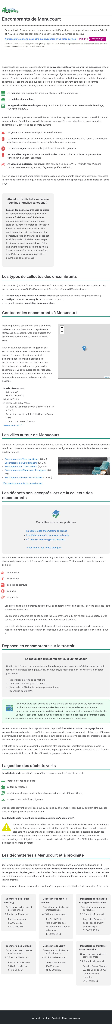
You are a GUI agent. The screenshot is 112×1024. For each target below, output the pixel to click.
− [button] (62, 331)
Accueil (36, 1018)
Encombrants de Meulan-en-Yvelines (24, 477)
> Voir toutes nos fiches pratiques (43, 547)
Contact (56, 1018)
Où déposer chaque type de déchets (45, 539)
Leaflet (107, 377)
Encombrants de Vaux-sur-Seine (21, 459)
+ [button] (62, 327)
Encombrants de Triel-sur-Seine (21, 466)
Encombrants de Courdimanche (21, 462)
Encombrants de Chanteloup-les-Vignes (25, 470)
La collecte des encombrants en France (46, 530)
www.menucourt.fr (13, 425)
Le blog (46, 1018)
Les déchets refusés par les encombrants (47, 535)
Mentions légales (71, 1018)
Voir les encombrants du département (22, 483)
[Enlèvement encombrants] (10, 10)
